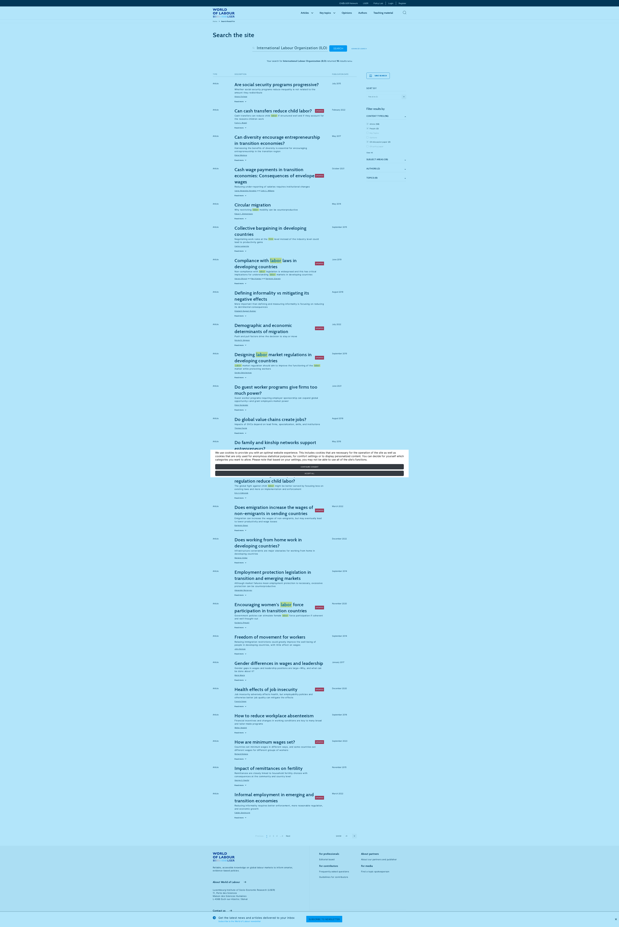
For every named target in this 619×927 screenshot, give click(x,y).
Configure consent (309, 467)
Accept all (309, 473)
